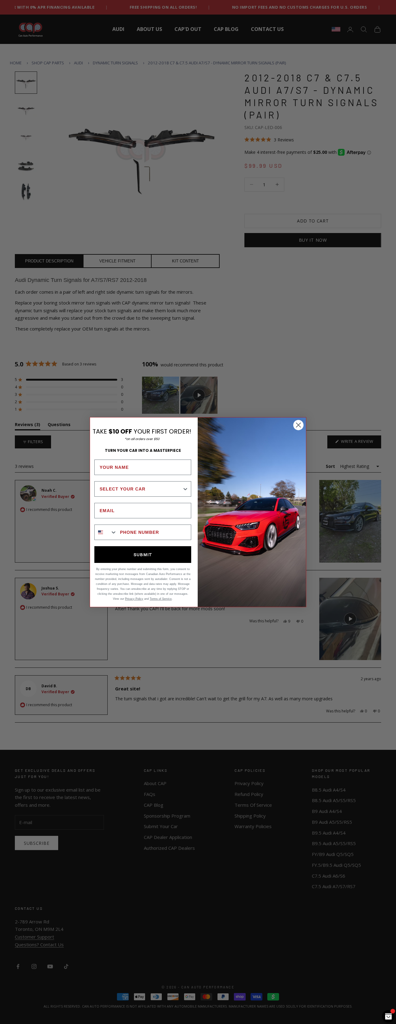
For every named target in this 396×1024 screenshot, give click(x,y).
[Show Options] (185, 489)
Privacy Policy (134, 598)
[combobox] (141, 489)
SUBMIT (143, 554)
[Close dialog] (298, 425)
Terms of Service (161, 598)
